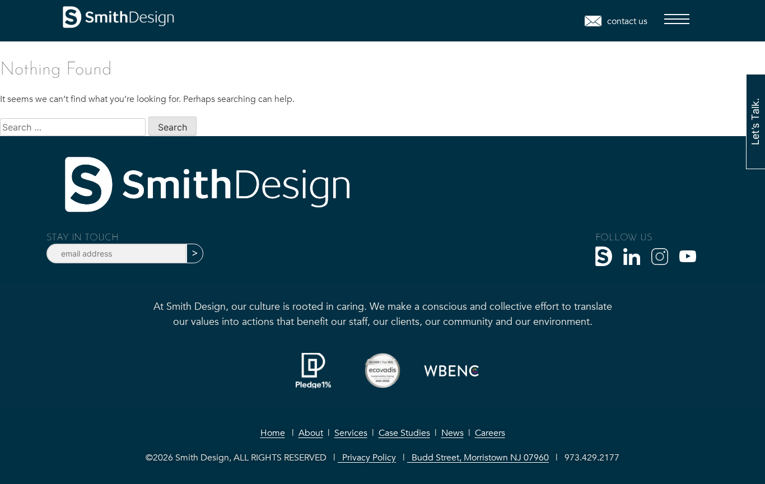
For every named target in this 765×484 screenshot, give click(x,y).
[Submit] (194, 253)
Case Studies (404, 433)
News (452, 433)
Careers (490, 433)
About (310, 433)
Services (350, 433)
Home (272, 433)
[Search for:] (74, 127)
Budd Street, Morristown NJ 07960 (478, 458)
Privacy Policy (367, 458)
